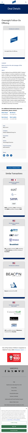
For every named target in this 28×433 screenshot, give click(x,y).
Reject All (14, 426)
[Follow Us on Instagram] (22, 371)
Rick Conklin (13, 117)
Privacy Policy (14, 387)
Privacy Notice (17, 419)
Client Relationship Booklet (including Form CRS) (14, 404)
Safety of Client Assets (14, 402)
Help (14, 382)
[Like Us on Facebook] (5, 371)
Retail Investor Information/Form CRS (14, 384)
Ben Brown (12, 112)
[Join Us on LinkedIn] (8, 371)
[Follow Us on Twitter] (12, 371)
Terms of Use (14, 390)
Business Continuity (14, 396)
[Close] (26, 408)
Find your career (19, 350)
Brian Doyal (5, 112)
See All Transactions (14, 167)
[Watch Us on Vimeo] (19, 371)
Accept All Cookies (14, 430)
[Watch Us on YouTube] (15, 371)
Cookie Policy (10, 419)
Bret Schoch (5, 117)
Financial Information (14, 393)
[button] (2, 2)
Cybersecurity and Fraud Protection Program (14, 399)
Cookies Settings (14, 422)
